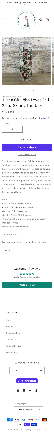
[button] (6, 20)
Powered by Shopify (39, 430)
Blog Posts (11, 326)
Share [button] (7, 250)
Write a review (27, 284)
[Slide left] (21, 91)
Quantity (5, 123)
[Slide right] (33, 91)
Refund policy (12, 352)
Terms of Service (13, 346)
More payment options (27, 154)
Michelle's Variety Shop (22, 430)
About (9, 320)
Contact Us (11, 339)
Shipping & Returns (15, 333)
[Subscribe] (41, 370)
